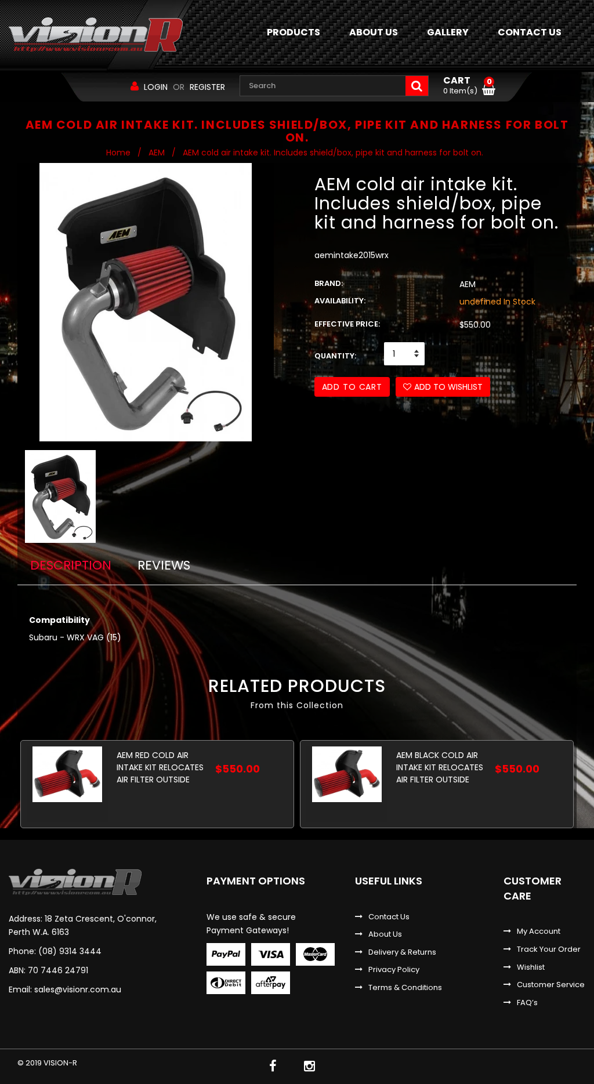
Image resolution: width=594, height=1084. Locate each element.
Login (156, 87)
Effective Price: (347, 324)
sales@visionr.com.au (77, 989)
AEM (156, 152)
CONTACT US (530, 32)
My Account (538, 931)
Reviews (163, 565)
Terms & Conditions (405, 988)
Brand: (328, 283)
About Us (385, 934)
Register (207, 87)
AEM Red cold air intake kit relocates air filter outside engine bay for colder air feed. (160, 767)
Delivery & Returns (402, 952)
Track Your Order (549, 949)
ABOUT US (373, 32)
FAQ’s (527, 1003)
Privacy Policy (393, 970)
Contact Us (389, 917)
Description (70, 565)
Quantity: (335, 356)
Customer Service (551, 985)
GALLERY (448, 32)
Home (118, 152)
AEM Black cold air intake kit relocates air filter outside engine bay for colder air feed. (439, 767)
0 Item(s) (467, 85)
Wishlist (531, 967)
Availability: (339, 301)
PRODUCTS (293, 32)
